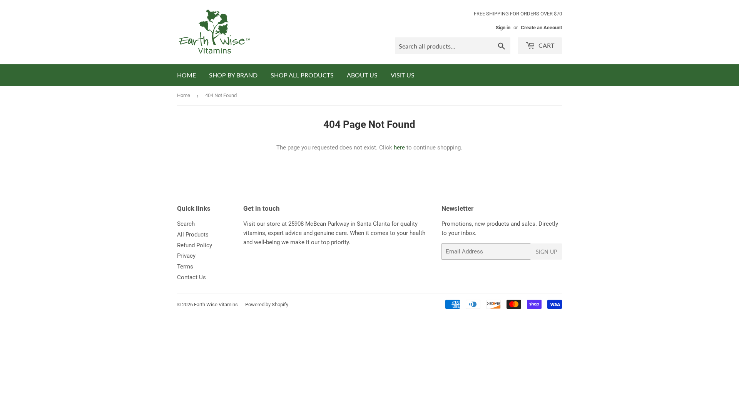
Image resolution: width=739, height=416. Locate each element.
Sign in (503, 27)
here (399, 147)
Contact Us (191, 277)
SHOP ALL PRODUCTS (302, 75)
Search (186, 223)
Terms (185, 266)
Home (183, 95)
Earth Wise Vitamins (216, 304)
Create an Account (541, 27)
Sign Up (546, 251)
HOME (186, 75)
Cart (545, 45)
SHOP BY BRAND (233, 75)
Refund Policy (194, 245)
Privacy (186, 255)
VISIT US (403, 75)
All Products (193, 234)
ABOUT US (362, 75)
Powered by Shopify (266, 304)
